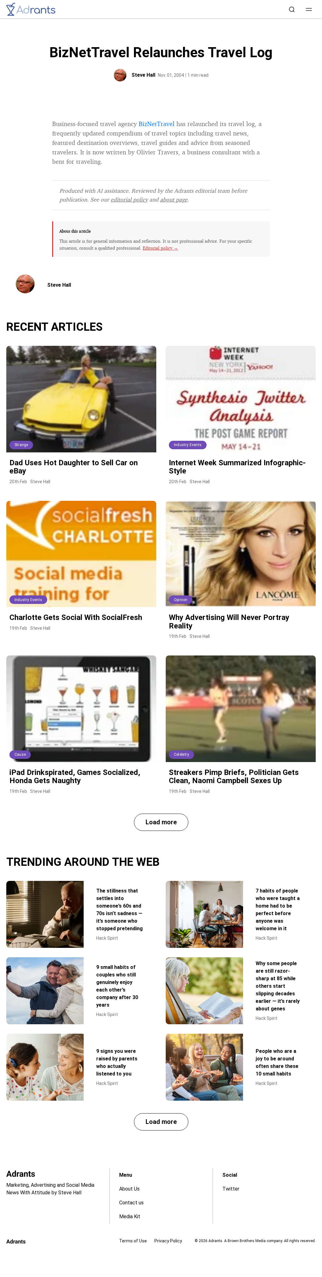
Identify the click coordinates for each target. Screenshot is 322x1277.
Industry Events (188, 445)
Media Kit (129, 1216)
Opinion (180, 600)
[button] (309, 9)
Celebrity (181, 754)
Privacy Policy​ (168, 1240)
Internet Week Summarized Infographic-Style (237, 466)
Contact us (131, 1203)
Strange (21, 445)
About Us (129, 1189)
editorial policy (129, 199)
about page (173, 199)
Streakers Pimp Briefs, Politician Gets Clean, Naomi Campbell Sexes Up (234, 776)
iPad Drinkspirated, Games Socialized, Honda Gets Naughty (74, 776)
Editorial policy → (160, 248)
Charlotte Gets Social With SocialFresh (75, 617)
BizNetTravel (157, 124)
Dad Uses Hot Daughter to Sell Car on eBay (73, 466)
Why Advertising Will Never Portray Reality (229, 621)
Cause (20, 754)
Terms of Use (133, 1240)
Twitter (230, 1189)
